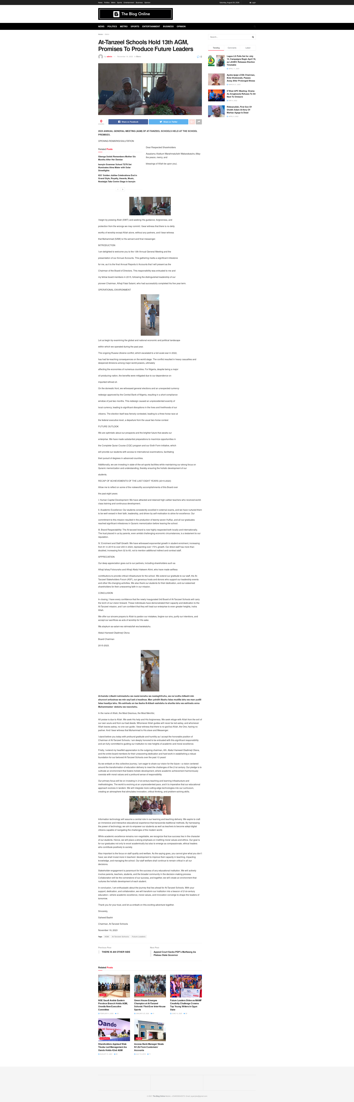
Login (253, 2)
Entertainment (129, 2)
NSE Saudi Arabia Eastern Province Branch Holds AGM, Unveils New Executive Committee (113, 1005)
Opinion (147, 2)
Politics (107, 2)
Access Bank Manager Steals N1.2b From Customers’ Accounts (149, 1047)
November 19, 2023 (125, 56)
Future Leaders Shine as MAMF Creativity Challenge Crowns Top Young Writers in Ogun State (186, 1005)
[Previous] (118, 189)
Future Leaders (138, 936)
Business (139, 2)
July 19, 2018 (140, 1054)
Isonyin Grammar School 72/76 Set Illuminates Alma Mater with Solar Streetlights (115, 167)
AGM (107, 936)
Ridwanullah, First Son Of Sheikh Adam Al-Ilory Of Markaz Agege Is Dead (239, 109)
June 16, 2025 (176, 1013)
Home (100, 34)
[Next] (123, 189)
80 (116, 1054)
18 (117, 1013)
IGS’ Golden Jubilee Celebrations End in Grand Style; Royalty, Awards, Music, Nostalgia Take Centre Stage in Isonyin (117, 178)
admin (109, 56)
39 (186, 1013)
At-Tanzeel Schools (120, 936)
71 (150, 1054)
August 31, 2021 (105, 1054)
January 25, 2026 (142, 1013)
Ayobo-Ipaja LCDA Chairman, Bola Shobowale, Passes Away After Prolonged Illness (241, 77)
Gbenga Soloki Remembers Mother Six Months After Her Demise (117, 158)
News (100, 2)
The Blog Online (159, 1096)
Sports (119, 2)
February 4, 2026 (106, 1013)
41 (153, 1013)
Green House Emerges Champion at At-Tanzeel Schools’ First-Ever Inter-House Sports (150, 1005)
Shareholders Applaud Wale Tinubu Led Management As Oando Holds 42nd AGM (112, 1047)
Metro (113, 2)
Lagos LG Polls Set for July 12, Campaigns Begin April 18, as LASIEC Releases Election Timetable (241, 60)
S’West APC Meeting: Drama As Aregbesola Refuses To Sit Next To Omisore (241, 93)
